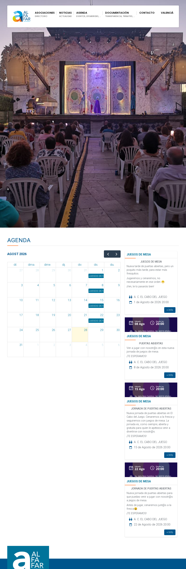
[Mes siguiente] (116, 254)
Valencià (167, 13)
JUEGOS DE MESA (139, 254)
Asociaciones (45, 14)
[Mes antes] (108, 254)
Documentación (120, 14)
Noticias (65, 14)
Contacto (147, 13)
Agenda (88, 14)
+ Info (170, 309)
